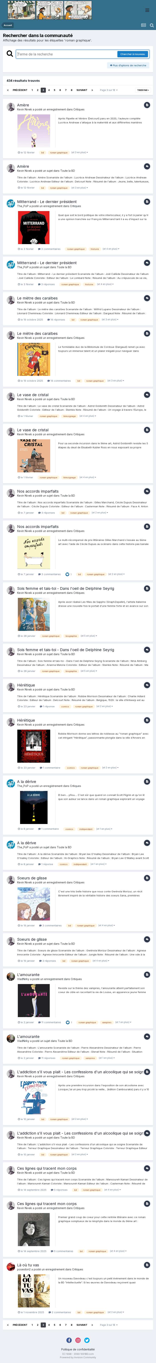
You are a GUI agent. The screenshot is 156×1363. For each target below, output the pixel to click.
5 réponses (60, 1189)
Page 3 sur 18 (108, 90)
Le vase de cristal (33, 395)
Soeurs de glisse (32, 878)
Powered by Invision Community (78, 1357)
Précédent (20, 90)
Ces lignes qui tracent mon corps (47, 1168)
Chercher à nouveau (132, 54)
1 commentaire (51, 767)
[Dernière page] (92, 90)
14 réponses (57, 319)
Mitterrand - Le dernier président (47, 201)
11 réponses (48, 1057)
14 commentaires (60, 380)
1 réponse (48, 706)
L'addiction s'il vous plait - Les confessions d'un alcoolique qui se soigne (81, 1072)
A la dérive (26, 781)
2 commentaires (61, 1312)
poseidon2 (24, 1269)
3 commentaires (50, 248)
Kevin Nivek (24, 109)
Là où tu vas (28, 1265)
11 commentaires (51, 1022)
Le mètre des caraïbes (37, 298)
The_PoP (23, 206)
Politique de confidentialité (78, 1349)
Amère (23, 105)
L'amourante (28, 974)
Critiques (78, 109)
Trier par (142, 90)
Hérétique (26, 685)
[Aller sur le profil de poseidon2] (11, 1267)
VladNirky (23, 979)
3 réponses (48, 284)
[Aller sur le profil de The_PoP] (11, 203)
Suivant (81, 90)
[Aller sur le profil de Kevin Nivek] (11, 107)
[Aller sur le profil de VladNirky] (11, 976)
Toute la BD (67, 170)
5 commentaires (63, 1251)
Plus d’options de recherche (129, 65)
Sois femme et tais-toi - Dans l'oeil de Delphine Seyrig (65, 588)
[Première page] (7, 90)
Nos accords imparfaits (38, 491)
